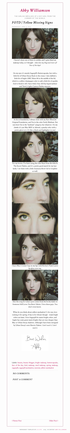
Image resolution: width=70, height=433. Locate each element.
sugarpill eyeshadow (26, 368)
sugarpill (15, 368)
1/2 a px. (39, 429)
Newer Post (17, 421)
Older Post (53, 421)
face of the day (17, 365)
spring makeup (52, 365)
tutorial (37, 368)
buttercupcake (52, 362)
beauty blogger (28, 362)
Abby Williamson (35, 10)
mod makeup (40, 365)
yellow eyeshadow (47, 368)
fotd (25, 365)
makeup (31, 365)
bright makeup (40, 362)
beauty (20, 362)
